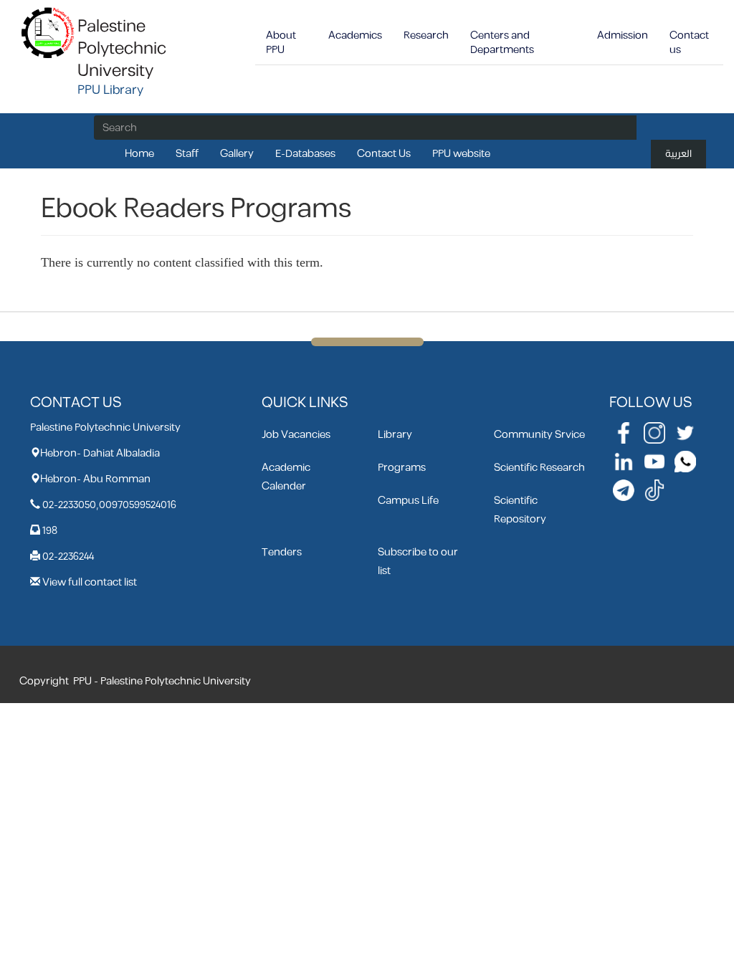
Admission (622, 35)
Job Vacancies (296, 434)
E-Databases (305, 153)
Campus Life (408, 500)
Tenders (282, 552)
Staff (187, 153)
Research (426, 35)
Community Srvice (539, 434)
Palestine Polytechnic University (121, 49)
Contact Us (384, 153)
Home (139, 153)
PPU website (461, 153)
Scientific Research (539, 467)
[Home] (48, 32)
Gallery (237, 153)
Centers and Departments (502, 42)
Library (395, 434)
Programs (402, 467)
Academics (355, 35)
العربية (678, 153)
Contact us (689, 42)
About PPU (281, 42)
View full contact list (89, 582)
